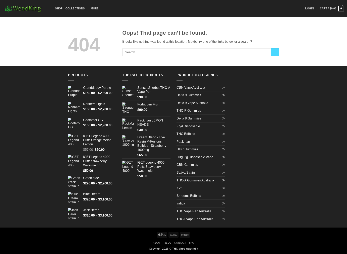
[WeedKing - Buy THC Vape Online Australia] (23, 8)
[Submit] (275, 52)
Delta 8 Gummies (189, 118)
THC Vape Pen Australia (194, 211)
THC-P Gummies (189, 110)
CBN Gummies (187, 164)
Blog (167, 242)
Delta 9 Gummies (189, 95)
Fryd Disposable (188, 126)
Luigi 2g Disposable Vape (195, 157)
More (95, 8)
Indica (181, 203)
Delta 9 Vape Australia (192, 103)
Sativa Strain (186, 172)
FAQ (191, 242)
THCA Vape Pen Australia (195, 219)
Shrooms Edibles (189, 195)
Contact (180, 242)
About (157, 242)
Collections (75, 8)
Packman (183, 141)
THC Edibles (186, 134)
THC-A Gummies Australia (195, 180)
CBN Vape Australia (191, 87)
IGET (180, 188)
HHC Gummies (187, 149)
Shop (59, 8)
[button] (309, 9)
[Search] (50, 8)
